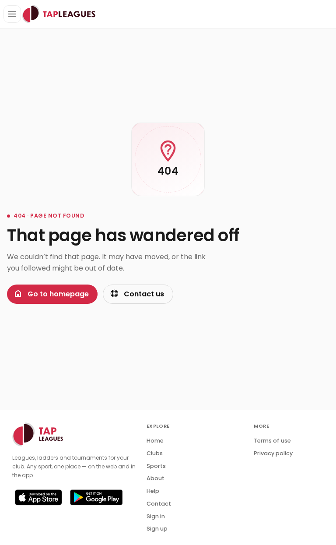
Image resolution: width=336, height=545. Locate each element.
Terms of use (272, 440)
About (155, 478)
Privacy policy (273, 453)
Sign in (156, 516)
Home (155, 440)
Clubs (155, 453)
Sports (156, 466)
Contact (159, 503)
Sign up (157, 528)
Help (153, 491)
